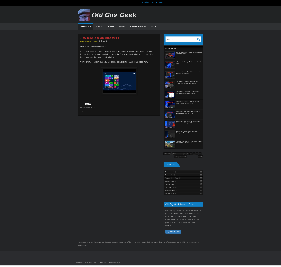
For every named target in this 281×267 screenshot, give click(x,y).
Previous (167, 154)
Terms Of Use (103, 262)
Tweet (160, 2)
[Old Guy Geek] (108, 11)
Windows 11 (170, 175)
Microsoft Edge (171, 181)
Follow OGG (148, 2)
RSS (201, 172)
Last (184, 157)
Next (200, 157)
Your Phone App (171, 187)
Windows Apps (170, 193)
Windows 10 (170, 172)
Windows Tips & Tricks (173, 178)
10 (176, 157)
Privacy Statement (114, 262)
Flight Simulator (171, 184)
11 (180, 157)
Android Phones (171, 190)
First (174, 154)
